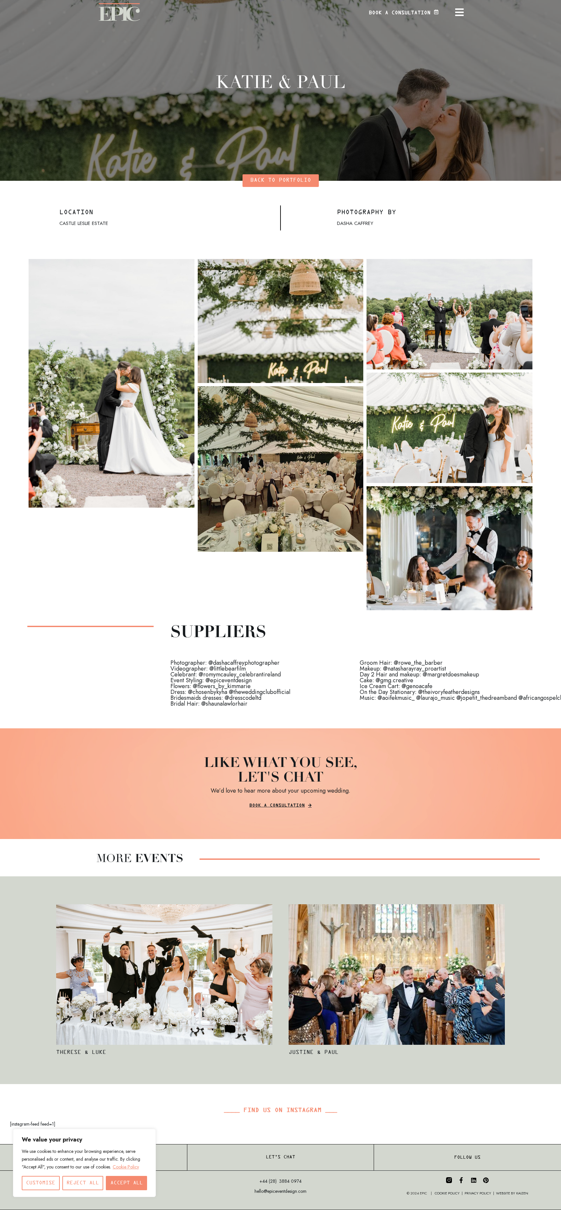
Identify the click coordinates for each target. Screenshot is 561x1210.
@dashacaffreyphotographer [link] (244, 663)
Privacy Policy (478, 1193)
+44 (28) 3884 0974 (280, 1181)
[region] (84, 1163)
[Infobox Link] (387, 12)
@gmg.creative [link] (394, 680)
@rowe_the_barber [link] (418, 663)
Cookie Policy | (450, 1193)
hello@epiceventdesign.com (280, 1191)
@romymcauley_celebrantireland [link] (240, 674)
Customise (40, 1182)
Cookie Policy (126, 1167)
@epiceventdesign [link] (229, 680)
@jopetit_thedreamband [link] (486, 698)
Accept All (126, 1182)
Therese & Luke (81, 1052)
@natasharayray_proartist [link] (414, 668)
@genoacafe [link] (417, 686)
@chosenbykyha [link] (207, 692)
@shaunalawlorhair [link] (224, 703)
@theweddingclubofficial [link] (259, 692)
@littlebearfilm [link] (227, 668)
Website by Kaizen (512, 1193)
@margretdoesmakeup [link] (451, 674)
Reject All (83, 1182)
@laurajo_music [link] (435, 698)
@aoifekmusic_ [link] (396, 698)
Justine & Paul (314, 1052)
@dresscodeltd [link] (243, 698)
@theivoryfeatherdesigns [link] (449, 692)
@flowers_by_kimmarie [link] (222, 686)
